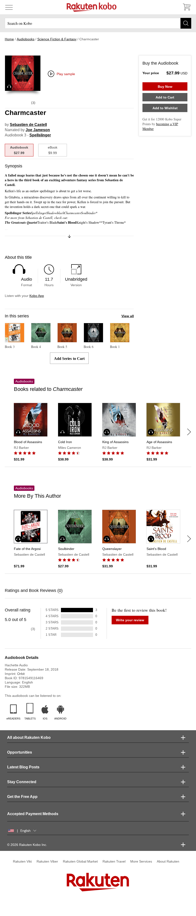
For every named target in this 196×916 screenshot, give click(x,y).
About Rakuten (168, 861)
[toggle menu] (9, 7)
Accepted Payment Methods (32, 814)
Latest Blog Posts (23, 767)
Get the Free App (22, 797)
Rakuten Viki (22, 861)
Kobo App (36, 296)
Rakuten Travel (114, 861)
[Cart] (186, 7)
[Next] (189, 431)
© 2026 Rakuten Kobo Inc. (27, 845)
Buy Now (165, 86)
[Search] (185, 23)
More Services (141, 861)
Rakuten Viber (47, 861)
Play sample (66, 74)
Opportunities (19, 752)
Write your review (130, 620)
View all (127, 316)
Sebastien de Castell (28, 125)
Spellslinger (40, 135)
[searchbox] (98, 23)
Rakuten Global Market (80, 861)
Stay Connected (21, 782)
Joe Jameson (38, 130)
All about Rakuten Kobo (29, 737)
